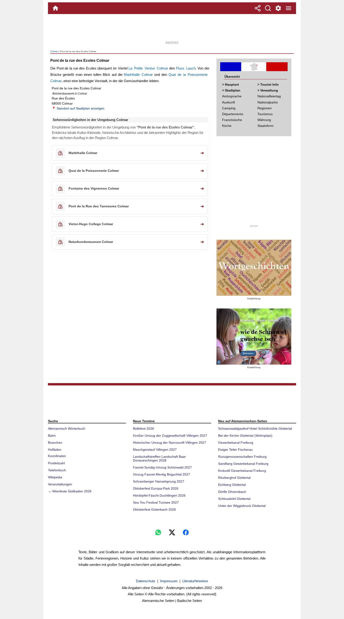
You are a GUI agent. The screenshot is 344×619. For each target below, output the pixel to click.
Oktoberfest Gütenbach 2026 (154, 509)
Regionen (264, 108)
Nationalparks (267, 102)
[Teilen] (258, 8)
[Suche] (268, 8)
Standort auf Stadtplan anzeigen (80, 108)
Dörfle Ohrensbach (232, 492)
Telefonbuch (57, 470)
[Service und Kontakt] (278, 8)
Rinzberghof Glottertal (234, 478)
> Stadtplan (231, 90)
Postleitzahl (56, 463)
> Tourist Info (268, 84)
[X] (172, 532)
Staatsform (265, 126)
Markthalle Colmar (138, 75)
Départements (232, 114)
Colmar (54, 51)
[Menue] (288, 8)
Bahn (52, 435)
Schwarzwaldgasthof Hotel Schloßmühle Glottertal (255, 428)
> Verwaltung (267, 90)
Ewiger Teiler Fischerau (235, 449)
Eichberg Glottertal (232, 485)
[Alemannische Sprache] (253, 268)
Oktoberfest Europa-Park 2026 (155, 488)
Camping (228, 108)
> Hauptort (230, 84)
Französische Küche (232, 123)
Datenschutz (145, 581)
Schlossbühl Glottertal (234, 499)
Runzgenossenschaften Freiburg (242, 456)
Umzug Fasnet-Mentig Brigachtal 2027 (161, 474)
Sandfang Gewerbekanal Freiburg (243, 463)
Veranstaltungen (60, 484)
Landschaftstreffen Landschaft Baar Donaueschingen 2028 (159, 458)
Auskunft (228, 102)
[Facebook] (186, 532)
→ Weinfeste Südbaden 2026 (69, 491)
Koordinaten (57, 456)
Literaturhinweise (195, 581)
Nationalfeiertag (269, 96)
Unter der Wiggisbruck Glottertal (242, 506)
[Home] (55, 8)
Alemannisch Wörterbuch (66, 428)
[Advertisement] (172, 29)
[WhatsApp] (158, 532)
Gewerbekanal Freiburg (235, 442)
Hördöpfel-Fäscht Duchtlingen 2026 (159, 495)
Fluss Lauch (186, 68)
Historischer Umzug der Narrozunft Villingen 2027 (169, 442)
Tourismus (265, 114)
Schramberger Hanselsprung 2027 (158, 481)
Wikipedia (55, 477)
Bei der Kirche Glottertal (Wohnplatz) (245, 435)
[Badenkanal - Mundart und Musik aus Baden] (253, 336)
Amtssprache (232, 96)
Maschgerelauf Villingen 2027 (155, 449)
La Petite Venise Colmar (148, 68)
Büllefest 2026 (143, 428)
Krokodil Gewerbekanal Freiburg (242, 470)
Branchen (55, 442)
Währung (264, 120)
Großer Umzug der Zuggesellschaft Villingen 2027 (170, 435)
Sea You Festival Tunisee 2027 (156, 502)
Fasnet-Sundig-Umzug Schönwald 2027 (162, 467)
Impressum (169, 581)
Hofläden (54, 449)
